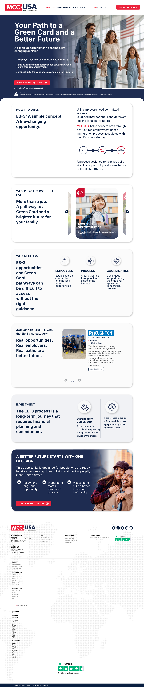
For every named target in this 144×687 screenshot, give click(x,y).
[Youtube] (131, 528)
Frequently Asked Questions (99, 537)
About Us (78, 7)
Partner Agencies (71, 540)
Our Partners (64, 7)
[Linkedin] (126, 528)
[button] (66, 211)
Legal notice (44, 537)
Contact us (93, 539)
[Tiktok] (122, 528)
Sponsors (68, 542)
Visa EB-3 (50, 7)
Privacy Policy (45, 539)
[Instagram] (118, 528)
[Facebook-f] (113, 528)
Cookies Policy (45, 541)
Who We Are (69, 538)
